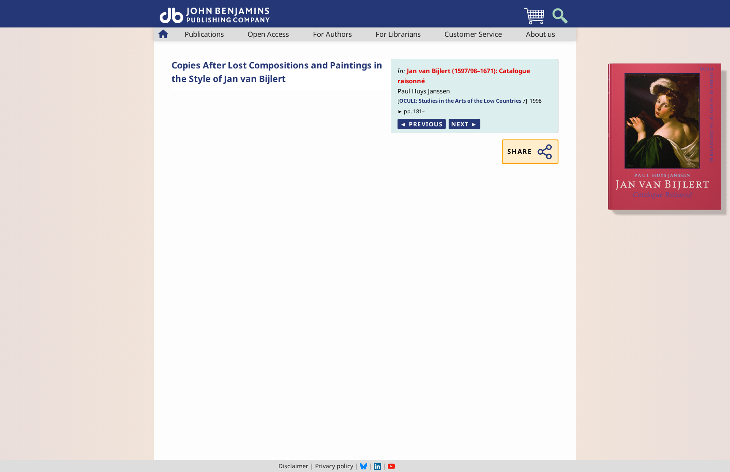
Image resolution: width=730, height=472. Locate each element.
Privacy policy (334, 466)
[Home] (215, 11)
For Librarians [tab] (398, 34)
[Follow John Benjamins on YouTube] (391, 466)
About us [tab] (540, 34)
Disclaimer (293, 466)
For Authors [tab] (332, 34)
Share (519, 151)
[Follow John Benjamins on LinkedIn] (377, 466)
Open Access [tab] (268, 34)
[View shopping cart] (534, 24)
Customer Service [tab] (473, 34)
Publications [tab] (204, 34)
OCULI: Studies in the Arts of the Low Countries (460, 100)
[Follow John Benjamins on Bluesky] (363, 466)
